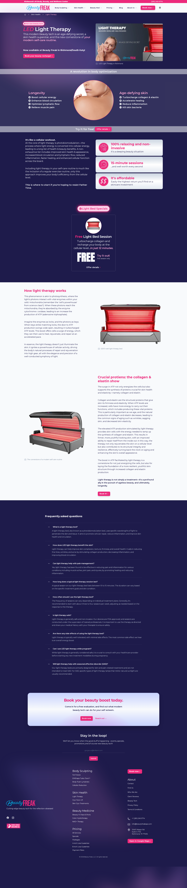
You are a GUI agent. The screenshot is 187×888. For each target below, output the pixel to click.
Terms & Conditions (135, 809)
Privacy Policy (133, 805)
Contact (131, 784)
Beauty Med (95, 8)
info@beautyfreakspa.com (142, 824)
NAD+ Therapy (77, 822)
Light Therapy (51, 14)
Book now (86, 718)
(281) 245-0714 (157, 1)
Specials (75, 836)
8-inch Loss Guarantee (80, 847)
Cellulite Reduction (79, 785)
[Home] (25, 14)
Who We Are (132, 792)
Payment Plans (78, 850)
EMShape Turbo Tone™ (81, 778)
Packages (76, 840)
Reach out (101, 718)
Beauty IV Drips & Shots (81, 815)
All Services (76, 833)
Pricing (109, 8)
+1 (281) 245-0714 (138, 818)
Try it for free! (84, 129)
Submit (93, 758)
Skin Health (78, 8)
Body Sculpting (61, 8)
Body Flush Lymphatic (80, 782)
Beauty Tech (132, 801)
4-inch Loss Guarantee (80, 843)
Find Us (130, 788)
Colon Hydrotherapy (80, 818)
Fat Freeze (76, 775)
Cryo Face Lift (77, 800)
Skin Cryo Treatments (80, 803)
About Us (131, 8)
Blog (121, 8)
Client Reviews (133, 797)
